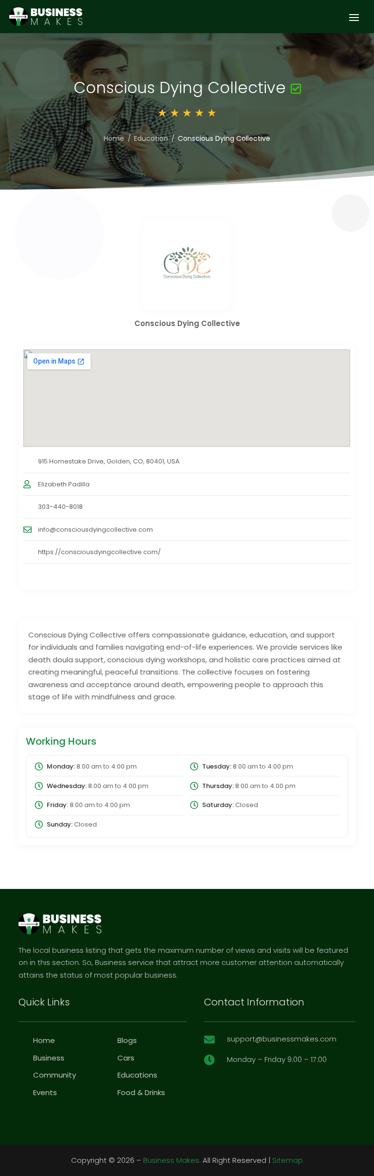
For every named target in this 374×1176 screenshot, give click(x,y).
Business (48, 1058)
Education (151, 138)
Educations (137, 1075)
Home (114, 138)
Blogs (127, 1040)
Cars (125, 1058)
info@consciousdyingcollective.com (95, 529)
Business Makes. (172, 1160)
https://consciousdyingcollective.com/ (99, 552)
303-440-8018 (60, 506)
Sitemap (287, 1160)
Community (54, 1075)
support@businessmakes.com (282, 1039)
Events (45, 1092)
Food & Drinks (141, 1092)
